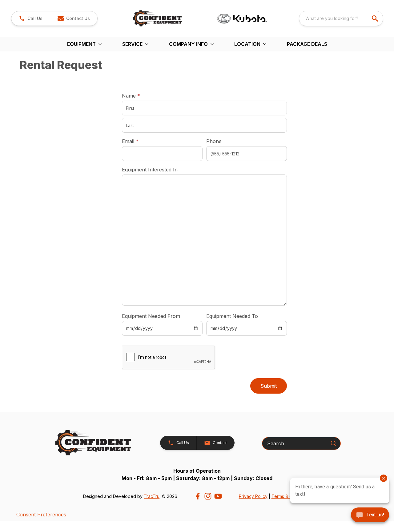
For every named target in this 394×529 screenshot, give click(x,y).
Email (140, 141)
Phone (214, 141)
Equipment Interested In (150, 169)
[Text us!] (370, 515)
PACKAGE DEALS (307, 44)
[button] (30, 18)
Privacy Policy (253, 496)
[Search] (333, 443)
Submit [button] (268, 386)
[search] (375, 18)
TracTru (151, 496)
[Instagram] (208, 496)
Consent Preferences (41, 514)
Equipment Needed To (232, 316)
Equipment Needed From (151, 316)
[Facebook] (198, 496)
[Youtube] (218, 496)
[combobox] (341, 18)
